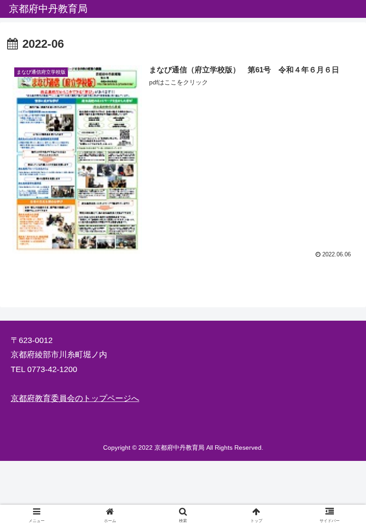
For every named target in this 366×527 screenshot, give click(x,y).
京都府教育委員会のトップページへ (75, 398)
